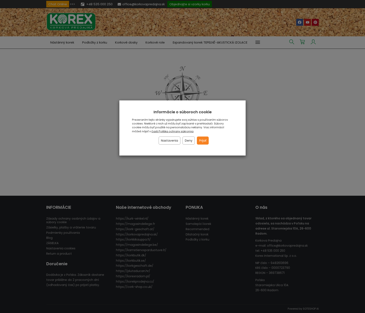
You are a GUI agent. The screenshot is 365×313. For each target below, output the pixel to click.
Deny (188, 140)
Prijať (202, 140)
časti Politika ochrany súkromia (172, 131)
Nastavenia (169, 140)
